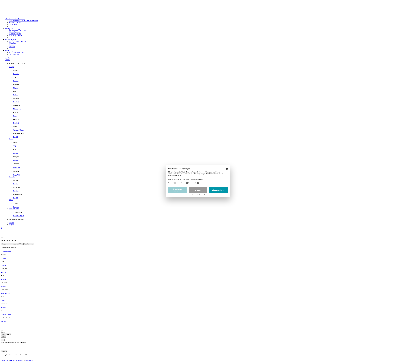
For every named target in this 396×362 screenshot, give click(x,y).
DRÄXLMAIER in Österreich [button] (15, 19)
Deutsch (7, 60)
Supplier (7, 58)
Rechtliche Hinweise (17, 360)
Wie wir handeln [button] (10, 39)
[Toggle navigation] (3, 340)
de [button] (1, 228)
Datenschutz (29, 360)
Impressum (5, 360)
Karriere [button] (7, 50)
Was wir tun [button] (9, 28)
